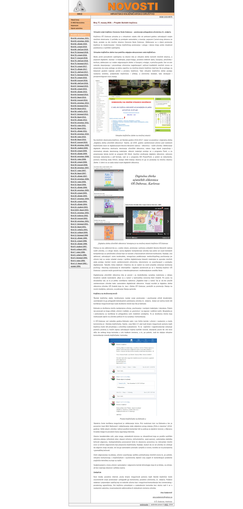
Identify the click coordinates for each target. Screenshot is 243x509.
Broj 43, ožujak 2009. (79, 154)
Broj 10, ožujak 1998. (79, 244)
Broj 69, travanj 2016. (79, 81)
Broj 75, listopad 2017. (79, 64)
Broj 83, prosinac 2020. (80, 41)
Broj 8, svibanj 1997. (79, 249)
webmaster (144, 505)
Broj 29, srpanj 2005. (79, 193)
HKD (166, 505)
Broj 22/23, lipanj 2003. (80, 210)
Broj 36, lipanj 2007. (78, 173)
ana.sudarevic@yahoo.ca (162, 497)
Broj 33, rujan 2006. (78, 182)
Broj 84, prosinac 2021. (80, 38)
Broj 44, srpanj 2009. (79, 151)
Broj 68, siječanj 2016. (79, 83)
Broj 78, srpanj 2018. (79, 55)
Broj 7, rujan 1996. (78, 252)
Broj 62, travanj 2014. (79, 100)
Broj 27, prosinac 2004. (80, 199)
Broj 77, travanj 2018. (79, 58)
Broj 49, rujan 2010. (78, 137)
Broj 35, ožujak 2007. (79, 176)
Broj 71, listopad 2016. (79, 75)
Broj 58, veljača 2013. (79, 111)
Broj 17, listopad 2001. (79, 224)
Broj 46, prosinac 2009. (80, 145)
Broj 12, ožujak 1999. (79, 238)
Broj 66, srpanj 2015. (79, 89)
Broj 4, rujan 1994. (78, 261)
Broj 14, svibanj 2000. (79, 233)
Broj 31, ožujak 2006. (79, 187)
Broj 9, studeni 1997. (79, 247)
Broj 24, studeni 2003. (79, 207)
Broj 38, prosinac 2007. (80, 168)
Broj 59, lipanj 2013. (78, 109)
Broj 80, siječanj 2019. (79, 50)
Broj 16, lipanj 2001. (78, 227)
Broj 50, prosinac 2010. (80, 134)
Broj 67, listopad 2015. (79, 86)
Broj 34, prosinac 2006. (80, 179)
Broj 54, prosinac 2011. (80, 123)
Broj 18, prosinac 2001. (80, 221)
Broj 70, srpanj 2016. (79, 78)
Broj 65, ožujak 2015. (79, 92)
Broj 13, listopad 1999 (79, 235)
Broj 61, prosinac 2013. (80, 103)
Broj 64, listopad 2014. (79, 95)
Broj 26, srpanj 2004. (79, 202)
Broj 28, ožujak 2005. (79, 196)
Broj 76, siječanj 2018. (79, 61)
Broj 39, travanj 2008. (79, 165)
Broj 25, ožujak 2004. (79, 204)
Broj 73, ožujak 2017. (79, 69)
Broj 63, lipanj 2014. (78, 97)
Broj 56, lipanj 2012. (78, 117)
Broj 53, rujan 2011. (78, 126)
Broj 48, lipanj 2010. (78, 140)
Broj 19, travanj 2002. (79, 218)
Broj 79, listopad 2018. (79, 52)
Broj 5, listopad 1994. (79, 258)
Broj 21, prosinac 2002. (80, 213)
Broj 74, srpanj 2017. (79, 66)
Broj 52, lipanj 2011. (78, 128)
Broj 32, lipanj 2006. (78, 185)
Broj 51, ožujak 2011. (79, 131)
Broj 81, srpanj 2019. (79, 47)
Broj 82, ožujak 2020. (79, 44)
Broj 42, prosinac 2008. (80, 157)
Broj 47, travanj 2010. (79, 142)
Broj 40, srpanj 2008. (79, 162)
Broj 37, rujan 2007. (78, 171)
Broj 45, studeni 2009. (79, 148)
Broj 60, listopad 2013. (79, 106)
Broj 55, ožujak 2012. (79, 120)
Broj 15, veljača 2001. (79, 230)
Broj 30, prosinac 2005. (80, 190)
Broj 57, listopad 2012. (79, 114)
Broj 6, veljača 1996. (79, 255)
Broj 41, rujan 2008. (78, 159)
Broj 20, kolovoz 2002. (79, 216)
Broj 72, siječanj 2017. (79, 72)
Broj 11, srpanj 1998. (79, 241)
